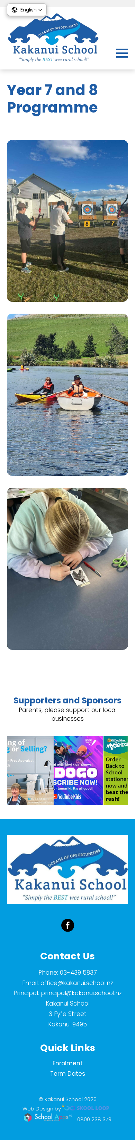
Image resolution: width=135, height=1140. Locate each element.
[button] (26, 10)
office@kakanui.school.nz (76, 983)
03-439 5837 (78, 972)
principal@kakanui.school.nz (81, 993)
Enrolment (68, 1063)
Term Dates (67, 1073)
